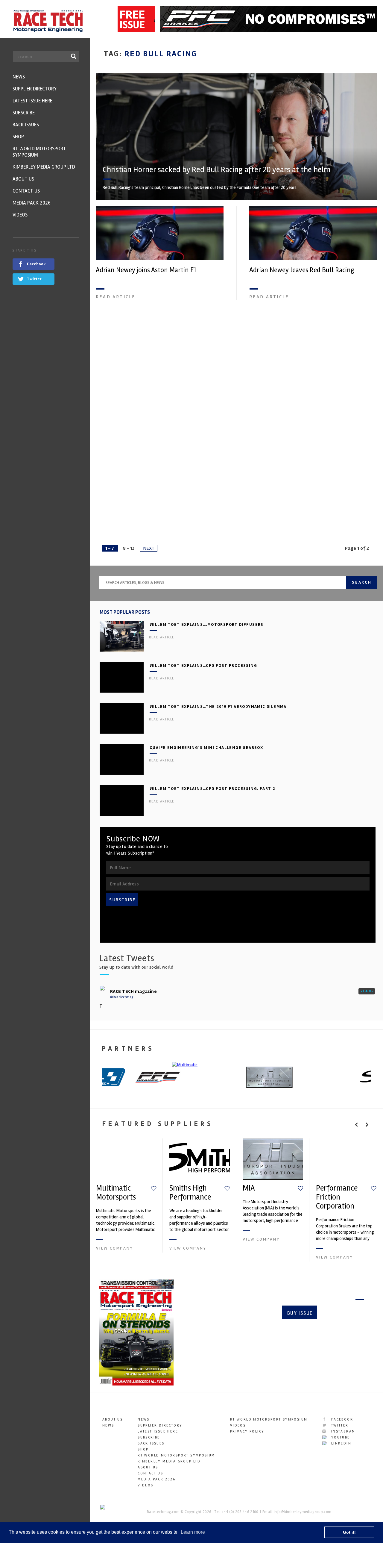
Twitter (338, 1425)
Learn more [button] (193, 1532)
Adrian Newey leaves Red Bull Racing (301, 270)
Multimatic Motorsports (116, 1192)
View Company (114, 1248)
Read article (116, 297)
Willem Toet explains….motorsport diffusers (207, 624)
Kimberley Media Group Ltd (169, 1461)
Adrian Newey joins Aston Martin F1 (146, 270)
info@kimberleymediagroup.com (302, 1511)
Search (362, 582)
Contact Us (150, 1473)
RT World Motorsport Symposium (176, 1455)
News (108, 1425)
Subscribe (342, 1313)
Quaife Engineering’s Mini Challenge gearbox (206, 747)
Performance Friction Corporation (337, 1197)
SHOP (143, 1449)
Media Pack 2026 (156, 1479)
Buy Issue (300, 1313)
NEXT (148, 548)
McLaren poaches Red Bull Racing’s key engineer (151, 382)
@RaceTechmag (121, 997)
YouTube (339, 1437)
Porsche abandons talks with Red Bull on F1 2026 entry (311, 490)
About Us (112, 1419)
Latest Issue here (158, 1431)
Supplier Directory (160, 1425)
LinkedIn (340, 1443)
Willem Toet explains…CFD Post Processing (203, 665)
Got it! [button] (349, 1532)
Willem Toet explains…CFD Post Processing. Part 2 (212, 788)
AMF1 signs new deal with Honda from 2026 (311, 378)
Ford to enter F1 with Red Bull (138, 486)
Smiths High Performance (190, 1192)
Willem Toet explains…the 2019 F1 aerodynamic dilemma (218, 706)
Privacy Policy (247, 1431)
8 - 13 (129, 548)
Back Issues (151, 1443)
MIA (249, 1188)
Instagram (342, 1431)
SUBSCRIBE (122, 900)
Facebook (341, 1419)
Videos (145, 1485)
